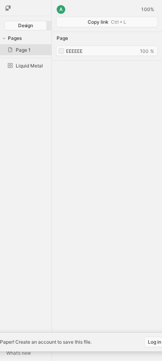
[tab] (25, 25)
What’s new (18, 353)
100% (147, 9)
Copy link (107, 22)
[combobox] (107, 51)
